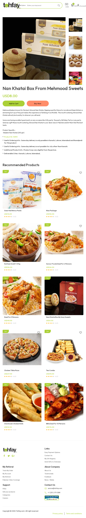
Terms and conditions (74, 514)
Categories (6, 495)
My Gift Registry (50, 459)
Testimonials (49, 474)
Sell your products (9, 492)
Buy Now (37, 103)
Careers (5, 498)
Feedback (48, 477)
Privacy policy (58, 514)
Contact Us (48, 455)
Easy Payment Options (52, 452)
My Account (7, 474)
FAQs (4, 489)
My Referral (6, 477)
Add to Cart (13, 103)
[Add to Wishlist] (38, 173)
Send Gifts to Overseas (53, 462)
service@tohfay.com (55, 488)
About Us (48, 470)
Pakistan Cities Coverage (11, 480)
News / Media (49, 480)
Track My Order (8, 470)
